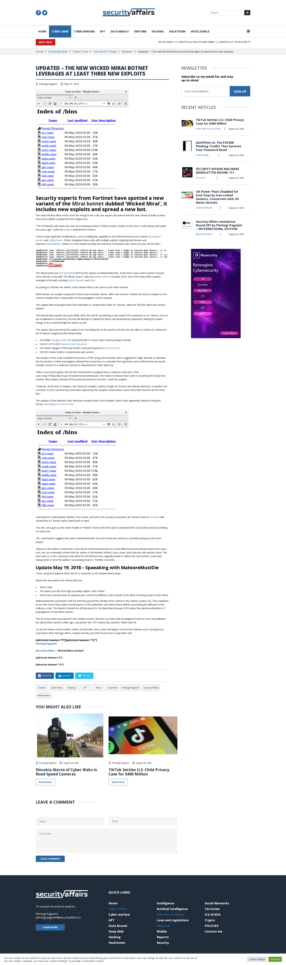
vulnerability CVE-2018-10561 (58, 404)
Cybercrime (56, 687)
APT (102, 31)
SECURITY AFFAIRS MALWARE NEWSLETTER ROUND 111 (217, 170)
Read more (45, 782)
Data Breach (120, 31)
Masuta (80, 280)
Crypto (210, 920)
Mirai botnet (88, 203)
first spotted (65, 273)
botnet (42, 687)
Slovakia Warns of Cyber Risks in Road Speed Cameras (66, 772)
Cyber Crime (60, 31)
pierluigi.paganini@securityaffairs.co (58, 917)
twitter (86, 675)
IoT (85, 687)
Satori (71, 280)
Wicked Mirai (43, 695)
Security (200, 177)
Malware (127, 51)
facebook (47, 675)
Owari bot (112, 687)
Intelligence (200, 31)
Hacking (158, 31)
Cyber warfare (84, 31)
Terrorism (212, 909)
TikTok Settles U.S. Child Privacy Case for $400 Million (176, 41)
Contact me (213, 931)
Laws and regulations (208, 128)
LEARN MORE (50, 927)
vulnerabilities (53, 243)
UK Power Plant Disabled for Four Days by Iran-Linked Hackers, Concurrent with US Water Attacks (217, 197)
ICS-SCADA (212, 914)
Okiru (92, 280)
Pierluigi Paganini (48, 83)
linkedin (66, 675)
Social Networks (217, 903)
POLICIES (211, 926)
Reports (163, 937)
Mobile (162, 931)
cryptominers (56, 240)
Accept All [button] (275, 959)
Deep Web (140, 31)
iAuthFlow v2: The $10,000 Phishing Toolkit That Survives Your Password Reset (218, 146)
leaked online (101, 276)
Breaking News (58, 51)
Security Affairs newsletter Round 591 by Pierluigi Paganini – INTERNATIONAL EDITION (219, 225)
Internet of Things (104, 51)
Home (42, 31)
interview (154, 517)
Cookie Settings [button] (257, 959)
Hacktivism (177, 31)
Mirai (98, 687)
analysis (68, 229)
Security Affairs (151, 687)
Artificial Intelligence (172, 909)
